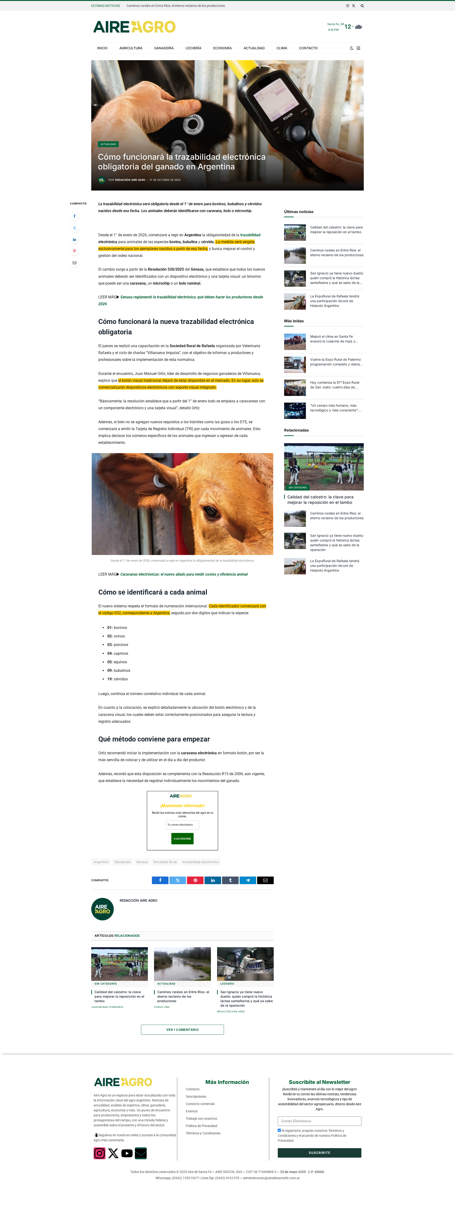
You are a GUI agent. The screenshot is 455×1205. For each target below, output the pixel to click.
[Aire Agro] (134, 26)
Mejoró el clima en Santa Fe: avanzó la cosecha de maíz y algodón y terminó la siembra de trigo (335, 339)
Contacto (308, 48)
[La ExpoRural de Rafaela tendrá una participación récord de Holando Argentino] (295, 301)
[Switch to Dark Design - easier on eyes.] (352, 48)
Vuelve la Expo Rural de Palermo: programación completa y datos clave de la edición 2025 (335, 362)
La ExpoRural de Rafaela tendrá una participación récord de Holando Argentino (334, 301)
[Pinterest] (74, 250)
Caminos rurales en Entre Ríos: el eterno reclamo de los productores (176, 6)
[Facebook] (74, 216)
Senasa (142, 862)
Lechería (193, 48)
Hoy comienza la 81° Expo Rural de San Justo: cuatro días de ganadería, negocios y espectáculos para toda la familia (335, 385)
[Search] (362, 5)
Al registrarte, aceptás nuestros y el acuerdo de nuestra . (312, 1135)
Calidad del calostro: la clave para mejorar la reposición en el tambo (119, 996)
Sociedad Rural (165, 862)
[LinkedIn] (74, 239)
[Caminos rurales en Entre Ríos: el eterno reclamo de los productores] (182, 964)
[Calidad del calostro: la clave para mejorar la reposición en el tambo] (119, 964)
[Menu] (358, 48)
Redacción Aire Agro (130, 180)
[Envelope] (141, 1153)
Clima (282, 48)
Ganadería (164, 48)
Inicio (102, 48)
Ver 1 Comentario (182, 1030)
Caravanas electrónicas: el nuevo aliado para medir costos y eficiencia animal (184, 574)
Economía (222, 48)
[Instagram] (99, 1153)
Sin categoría (106, 983)
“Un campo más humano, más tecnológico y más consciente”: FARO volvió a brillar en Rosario (334, 408)
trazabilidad (250, 235)
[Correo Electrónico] (74, 262)
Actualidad (254, 48)
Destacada (123, 862)
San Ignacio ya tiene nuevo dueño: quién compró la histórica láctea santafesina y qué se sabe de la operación (246, 998)
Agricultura (130, 48)
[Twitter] (74, 227)
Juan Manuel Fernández (107, 1007)
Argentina (101, 862)
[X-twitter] (113, 1153)
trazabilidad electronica (200, 862)
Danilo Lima (162, 1007)
